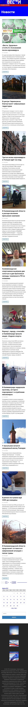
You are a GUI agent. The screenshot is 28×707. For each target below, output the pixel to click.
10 (20, 596)
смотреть (5, 71)
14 (10, 599)
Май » (15, 608)
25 (24, 602)
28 (10, 605)
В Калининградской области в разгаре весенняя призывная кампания (13, 213)
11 (24, 596)
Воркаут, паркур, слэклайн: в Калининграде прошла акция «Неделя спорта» (13, 333)
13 (7, 599)
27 (7, 605)
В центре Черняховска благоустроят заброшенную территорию (13, 103)
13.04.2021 (5, 52)
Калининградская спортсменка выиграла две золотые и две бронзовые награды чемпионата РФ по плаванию (13, 273)
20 (7, 602)
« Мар (12, 608)
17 (20, 599)
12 (3, 599)
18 (24, 599)
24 (20, 602)
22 (14, 602)
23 (17, 602)
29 (14, 605)
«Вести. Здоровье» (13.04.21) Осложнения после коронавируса (11, 47)
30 (17, 605)
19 (3, 602)
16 (17, 599)
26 (3, 605)
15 (14, 599)
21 (10, 602)
